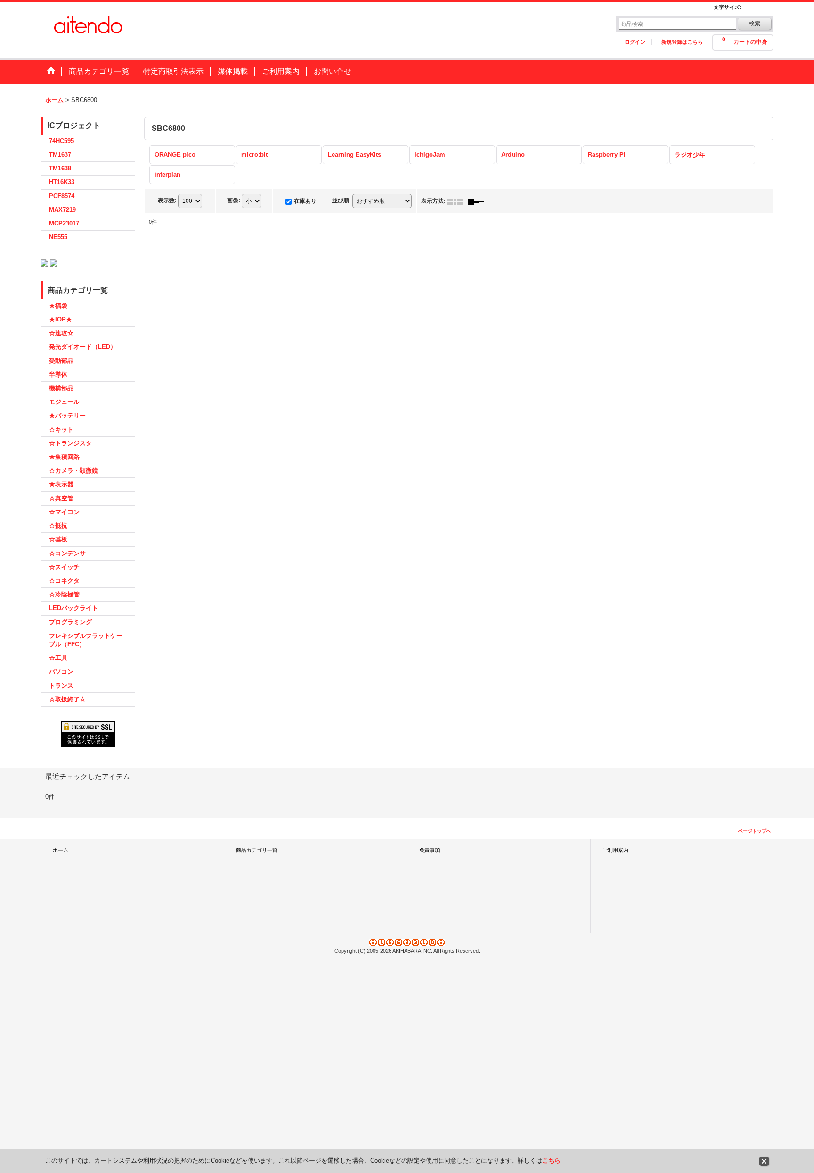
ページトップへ (754, 831)
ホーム (60, 850)
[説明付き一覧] (478, 201)
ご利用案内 (615, 850)
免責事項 (429, 850)
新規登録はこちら (682, 42)
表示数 (167, 200)
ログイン (635, 42)
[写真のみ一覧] (457, 201)
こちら (551, 1160)
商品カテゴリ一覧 (256, 850)
